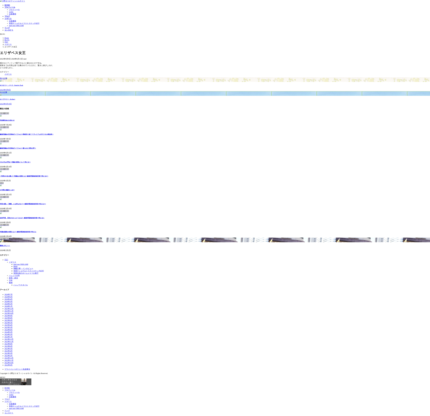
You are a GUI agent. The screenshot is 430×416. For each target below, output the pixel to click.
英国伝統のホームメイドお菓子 (26, 273)
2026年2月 (8, 304)
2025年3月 (8, 327)
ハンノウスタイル (20, 285)
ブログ (7, 399)
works (11, 12)
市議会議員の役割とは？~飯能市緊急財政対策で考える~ (18, 232)
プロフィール (14, 10)
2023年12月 (8, 339)
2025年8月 (8, 318)
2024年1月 (8, 337)
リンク (7, 411)
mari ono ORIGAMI (16, 26)
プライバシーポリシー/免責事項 (17, 369)
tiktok (15, 266)
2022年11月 (8, 360)
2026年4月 (8, 299)
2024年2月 (8, 334)
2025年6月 (8, 320)
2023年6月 (8, 346)
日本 (11, 280)
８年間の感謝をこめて (7, 190)
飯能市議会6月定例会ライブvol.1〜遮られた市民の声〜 (18, 148)
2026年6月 (8, 297)
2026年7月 (8, 294)
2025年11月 (8, 311)
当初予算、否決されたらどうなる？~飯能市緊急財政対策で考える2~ (22, 218)
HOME (7, 388)
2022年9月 (8, 365)
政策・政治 (13, 278)
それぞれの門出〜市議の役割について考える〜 (15, 162)
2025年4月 (8, 325)
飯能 (11, 283)
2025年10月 (8, 313)
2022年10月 (8, 363)
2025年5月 (8, 323)
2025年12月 (8, 309)
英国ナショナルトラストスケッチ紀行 (24, 23)
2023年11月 (8, 342)
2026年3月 (8, 302)
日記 (6, 260)
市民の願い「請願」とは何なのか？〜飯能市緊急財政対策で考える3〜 (23, 204)
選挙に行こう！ (5, 245)
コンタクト (8, 413)
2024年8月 (8, 330)
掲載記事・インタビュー (23, 268)
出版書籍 (12, 14)
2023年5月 (8, 349)
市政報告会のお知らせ (7, 120)
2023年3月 (8, 353)
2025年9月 (8, 316)
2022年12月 (8, 358)
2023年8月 (8, 344)
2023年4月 (8, 351)
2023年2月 (8, 356)
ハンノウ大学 (14, 276)
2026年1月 (8, 306)
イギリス (8, 74)
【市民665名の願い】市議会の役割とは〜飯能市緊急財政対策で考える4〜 (24, 176)
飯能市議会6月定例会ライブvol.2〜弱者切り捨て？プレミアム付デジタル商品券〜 (26, 134)
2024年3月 (8, 332)
